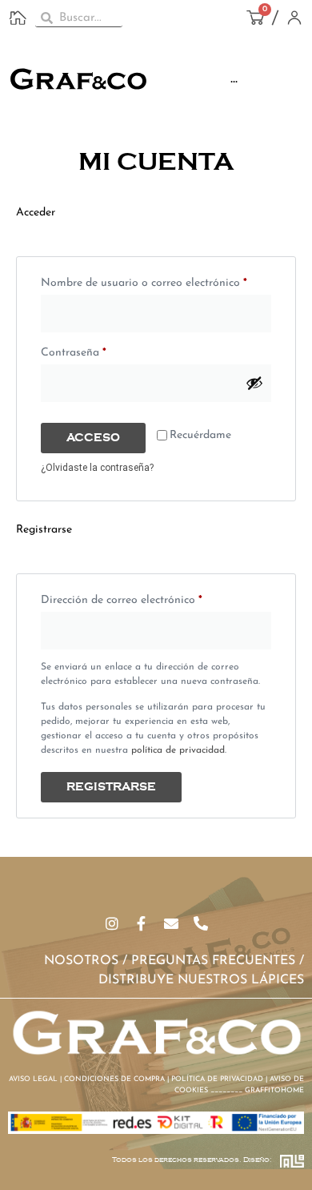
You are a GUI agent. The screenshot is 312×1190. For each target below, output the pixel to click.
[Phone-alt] (201, 923)
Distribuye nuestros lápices (201, 980)
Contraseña (103, 350)
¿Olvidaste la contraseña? (97, 467)
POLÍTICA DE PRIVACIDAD (217, 1079)
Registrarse (111, 787)
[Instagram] (112, 923)
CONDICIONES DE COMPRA (114, 1079)
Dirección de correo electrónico (151, 597)
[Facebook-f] (141, 923)
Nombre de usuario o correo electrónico (156, 280)
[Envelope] (171, 923)
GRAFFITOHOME (274, 1090)
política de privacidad (178, 750)
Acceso (93, 438)
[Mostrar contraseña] (254, 383)
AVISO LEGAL (33, 1079)
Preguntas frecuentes (213, 961)
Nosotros (81, 961)
